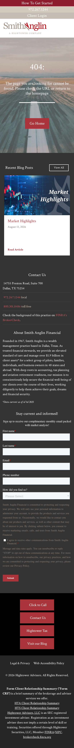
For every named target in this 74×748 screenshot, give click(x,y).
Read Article (15, 250)
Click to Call (38, 605)
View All (59, 168)
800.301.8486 (12, 306)
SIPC (58, 732)
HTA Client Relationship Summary (37, 703)
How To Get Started (37, 3)
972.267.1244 (38, 9)
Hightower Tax (37, 631)
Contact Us (38, 618)
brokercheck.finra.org (37, 737)
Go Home (37, 123)
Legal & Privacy (20, 663)
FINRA (49, 732)
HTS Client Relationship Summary (37, 708)
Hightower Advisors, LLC (23, 713)
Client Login (37, 15)
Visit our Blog (37, 643)
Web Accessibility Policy (48, 663)
